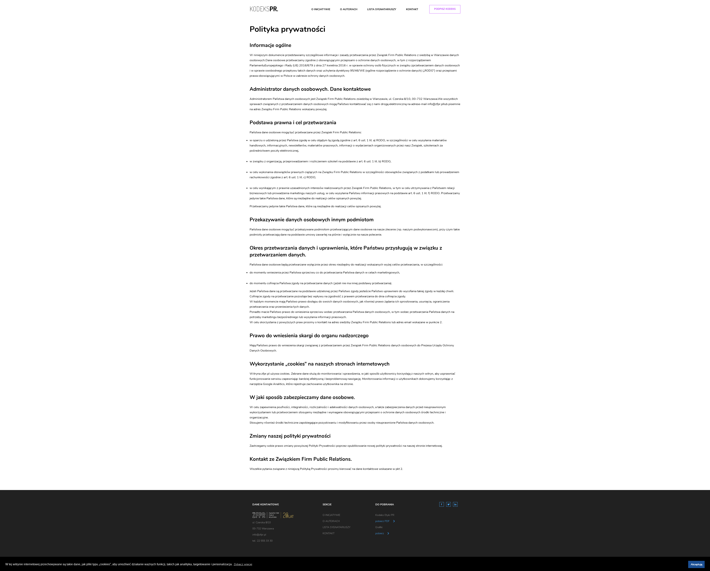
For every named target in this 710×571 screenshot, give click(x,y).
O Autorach (348, 9)
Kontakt (412, 9)
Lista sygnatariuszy (381, 9)
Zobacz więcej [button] (243, 564)
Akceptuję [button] (696, 564)
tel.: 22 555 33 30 (262, 541)
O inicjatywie (320, 9)
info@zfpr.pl (259, 534)
